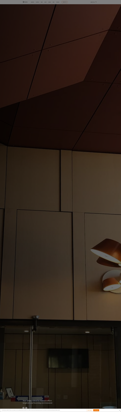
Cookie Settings (89, 410)
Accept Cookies (96, 410)
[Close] (119, 410)
